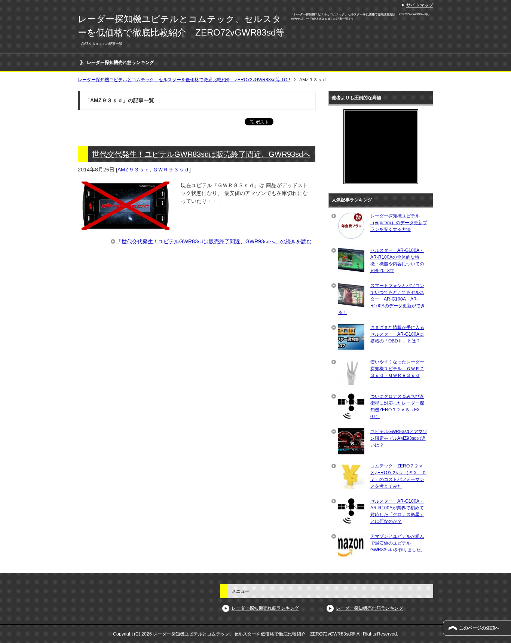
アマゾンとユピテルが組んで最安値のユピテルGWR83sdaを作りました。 (397, 543)
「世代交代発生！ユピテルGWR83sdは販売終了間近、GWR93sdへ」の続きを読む (214, 241)
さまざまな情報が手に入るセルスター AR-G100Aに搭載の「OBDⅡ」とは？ (397, 334)
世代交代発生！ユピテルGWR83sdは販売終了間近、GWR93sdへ (201, 154)
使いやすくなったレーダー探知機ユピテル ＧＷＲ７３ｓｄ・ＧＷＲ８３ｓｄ (397, 368)
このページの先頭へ (479, 628)
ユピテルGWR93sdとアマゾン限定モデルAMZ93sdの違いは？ (398, 438)
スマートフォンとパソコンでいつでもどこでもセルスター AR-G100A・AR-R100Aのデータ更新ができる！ (381, 299)
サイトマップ (419, 5)
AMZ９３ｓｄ (133, 170)
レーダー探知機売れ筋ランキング (120, 62)
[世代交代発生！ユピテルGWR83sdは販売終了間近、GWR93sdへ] (125, 226)
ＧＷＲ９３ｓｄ (171, 170)
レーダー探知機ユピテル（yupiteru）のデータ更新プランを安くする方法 (398, 222)
